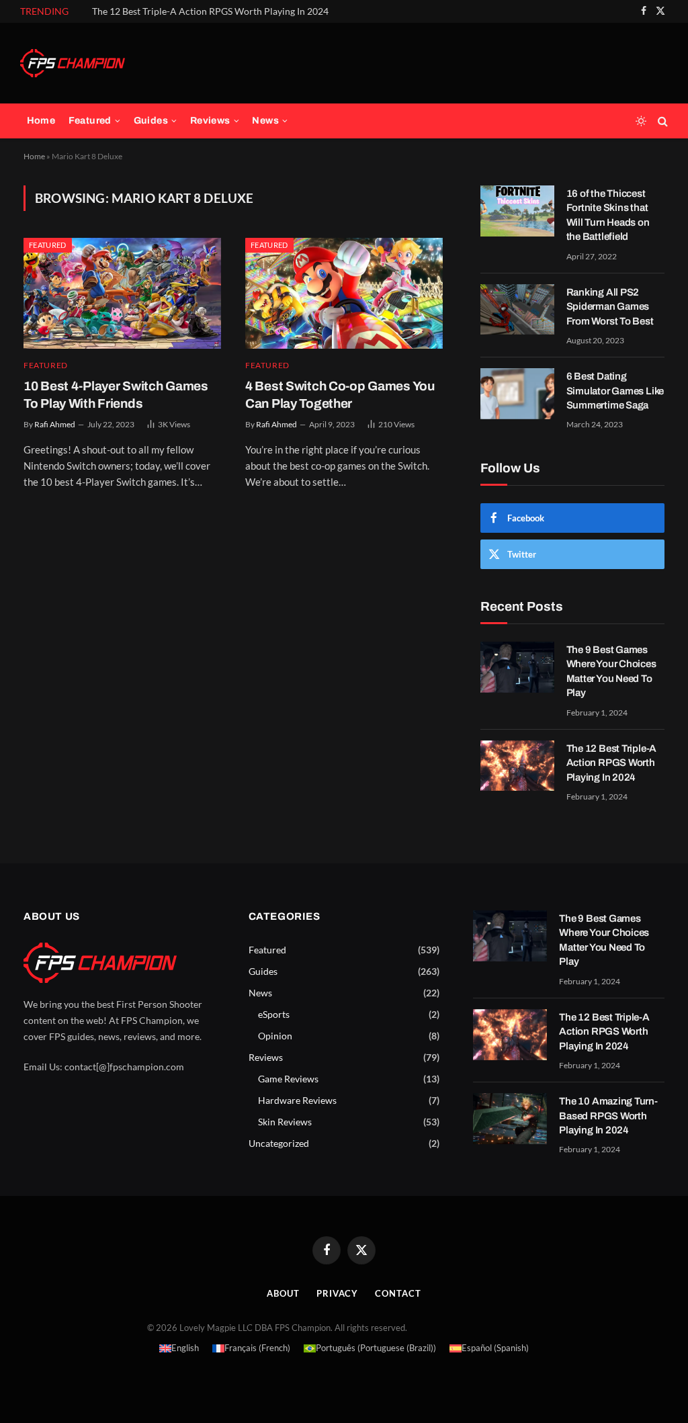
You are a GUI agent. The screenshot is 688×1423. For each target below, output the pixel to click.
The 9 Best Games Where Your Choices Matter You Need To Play (611, 671)
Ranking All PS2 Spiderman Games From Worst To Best (610, 307)
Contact (398, 1293)
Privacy (337, 1293)
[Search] (661, 121)
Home (41, 121)
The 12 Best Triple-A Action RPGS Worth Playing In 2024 (210, 11)
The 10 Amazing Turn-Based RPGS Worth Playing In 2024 (608, 1115)
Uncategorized (279, 1143)
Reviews (210, 121)
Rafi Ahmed (54, 424)
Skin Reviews (285, 1121)
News (265, 121)
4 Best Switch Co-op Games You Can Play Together (340, 395)
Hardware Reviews (297, 1100)
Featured (90, 121)
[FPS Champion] (72, 62)
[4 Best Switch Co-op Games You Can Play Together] (344, 293)
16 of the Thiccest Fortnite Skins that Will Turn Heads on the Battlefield (608, 215)
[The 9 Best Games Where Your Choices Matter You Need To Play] (517, 667)
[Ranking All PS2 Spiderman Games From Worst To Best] (517, 309)
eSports (274, 1014)
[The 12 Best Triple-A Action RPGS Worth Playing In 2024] (517, 765)
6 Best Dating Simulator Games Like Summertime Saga (615, 391)
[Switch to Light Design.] (641, 121)
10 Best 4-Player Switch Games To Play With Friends (116, 395)
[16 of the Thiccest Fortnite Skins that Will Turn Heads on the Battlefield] (517, 210)
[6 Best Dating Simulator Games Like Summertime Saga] (517, 393)
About (283, 1293)
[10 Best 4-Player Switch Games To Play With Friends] (122, 293)
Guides (151, 121)
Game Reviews (288, 1078)
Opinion (275, 1035)
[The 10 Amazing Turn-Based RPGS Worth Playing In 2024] (510, 1118)
